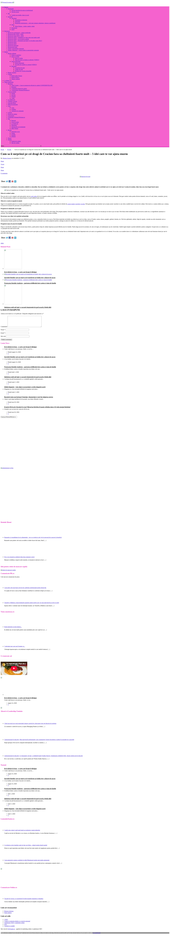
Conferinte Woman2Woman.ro (16, 117)
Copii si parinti (12, 92)
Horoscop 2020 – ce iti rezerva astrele (18, 39)
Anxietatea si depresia (21, 20)
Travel (9, 138)
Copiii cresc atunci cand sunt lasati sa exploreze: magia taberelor (22, 830)
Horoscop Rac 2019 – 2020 (15, 34)
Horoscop (7, 31)
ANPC (6, 919)
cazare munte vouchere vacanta (76, 204)
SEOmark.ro (11, 929)
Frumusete (11, 8)
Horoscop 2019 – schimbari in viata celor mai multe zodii (24, 37)
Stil (9, 13)
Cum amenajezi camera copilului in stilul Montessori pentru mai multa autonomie (26, 860)
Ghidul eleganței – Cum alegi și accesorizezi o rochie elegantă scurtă (24, 387)
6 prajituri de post (20, 68)
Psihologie (14, 28)
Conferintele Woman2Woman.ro (20, 90)
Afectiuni (14, 18)
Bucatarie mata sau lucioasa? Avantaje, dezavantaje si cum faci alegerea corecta (28, 397)
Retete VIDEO (12, 72)
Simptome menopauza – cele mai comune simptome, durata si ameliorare (35, 23)
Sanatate (10, 16)
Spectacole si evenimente (18, 127)
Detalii (98, 933)
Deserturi (13, 66)
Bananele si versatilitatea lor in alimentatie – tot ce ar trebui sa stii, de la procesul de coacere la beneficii (33, 537)
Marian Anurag (7, 158)
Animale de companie (17, 111)
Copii (12, 98)
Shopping (14, 125)
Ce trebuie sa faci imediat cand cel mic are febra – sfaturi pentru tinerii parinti (25, 845)
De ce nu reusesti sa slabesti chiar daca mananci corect (19, 557)
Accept (95, 933)
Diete (12, 24)
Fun (9, 119)
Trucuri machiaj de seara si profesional (22, 10)
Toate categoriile (8, 82)
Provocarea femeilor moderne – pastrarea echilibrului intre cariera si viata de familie (22, 281)
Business (10, 84)
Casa (9, 106)
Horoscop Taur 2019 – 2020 (16, 36)
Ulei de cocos (15, 12)
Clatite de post (19, 69)
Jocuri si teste (15, 122)
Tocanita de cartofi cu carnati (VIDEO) (26, 64)
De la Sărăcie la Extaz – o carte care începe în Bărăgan (15, 270)
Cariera (10, 112)
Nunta (13, 133)
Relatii (9, 130)
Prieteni (13, 136)
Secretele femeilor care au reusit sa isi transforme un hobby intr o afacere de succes (22, 276)
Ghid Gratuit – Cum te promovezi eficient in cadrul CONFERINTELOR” (32, 85)
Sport (12, 29)
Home (2, 149)
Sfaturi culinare (15, 79)
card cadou (34, 196)
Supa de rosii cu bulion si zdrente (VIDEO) (27, 60)
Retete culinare (12, 53)
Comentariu (4, 326)
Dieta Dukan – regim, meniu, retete (25, 26)
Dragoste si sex (15, 131)
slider (2, 243)
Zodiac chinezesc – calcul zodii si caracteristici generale (23, 50)
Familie (13, 135)
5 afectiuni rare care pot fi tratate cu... (14, 646)
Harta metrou (8, 912)
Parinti (13, 93)
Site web (3, 336)
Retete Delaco (15, 77)
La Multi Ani (8, 80)
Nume (3, 329)
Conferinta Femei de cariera (19, 88)
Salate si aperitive (16, 55)
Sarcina (13, 95)
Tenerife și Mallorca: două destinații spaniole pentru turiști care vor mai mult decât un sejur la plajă (31, 602)
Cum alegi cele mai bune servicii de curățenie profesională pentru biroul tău (25, 587)
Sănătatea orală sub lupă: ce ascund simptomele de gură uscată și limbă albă (20, 305)
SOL (5, 924)
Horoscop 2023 (12, 44)
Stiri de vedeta (15, 143)
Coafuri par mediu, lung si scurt (20, 15)
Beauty (6, 7)
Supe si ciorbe (15, 56)
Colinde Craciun (12, 101)
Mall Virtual (14, 128)
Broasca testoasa (8, 911)
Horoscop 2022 (12, 42)
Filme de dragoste (13, 104)
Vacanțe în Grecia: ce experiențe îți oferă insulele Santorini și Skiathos (23, 898)
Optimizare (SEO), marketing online (14, 922)
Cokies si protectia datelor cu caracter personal (17, 921)
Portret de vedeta (16, 141)
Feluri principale (15, 61)
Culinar (10, 74)
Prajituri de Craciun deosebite (23, 71)
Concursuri (11, 115)
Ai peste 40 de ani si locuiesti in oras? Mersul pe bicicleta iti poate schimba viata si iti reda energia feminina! (37, 407)
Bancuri (13, 120)
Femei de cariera (12, 114)
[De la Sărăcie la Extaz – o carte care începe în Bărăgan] (13, 268)
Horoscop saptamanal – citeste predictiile (19, 32)
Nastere (13, 96)
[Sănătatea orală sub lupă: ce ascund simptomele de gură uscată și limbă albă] (13, 304)
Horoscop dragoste (13, 45)
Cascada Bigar (12, 103)
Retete (6, 52)
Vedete (10, 139)
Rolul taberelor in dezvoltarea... (13, 627)
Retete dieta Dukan (16, 76)
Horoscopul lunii (12, 47)
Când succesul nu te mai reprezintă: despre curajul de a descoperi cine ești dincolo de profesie (30, 723)
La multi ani (14, 123)
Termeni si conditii (9, 926)
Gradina (13, 109)
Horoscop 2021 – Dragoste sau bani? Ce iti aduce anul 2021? (25, 40)
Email (3, 333)
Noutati (9, 149)
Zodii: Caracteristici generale (16, 48)
